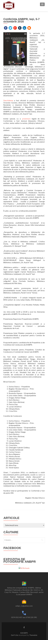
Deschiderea (8, 100)
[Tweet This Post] (10, 28)
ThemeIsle (33, 635)
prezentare (26, 119)
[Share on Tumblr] (20, 28)
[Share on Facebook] (5, 28)
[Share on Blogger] (29, 28)
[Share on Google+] (15, 28)
